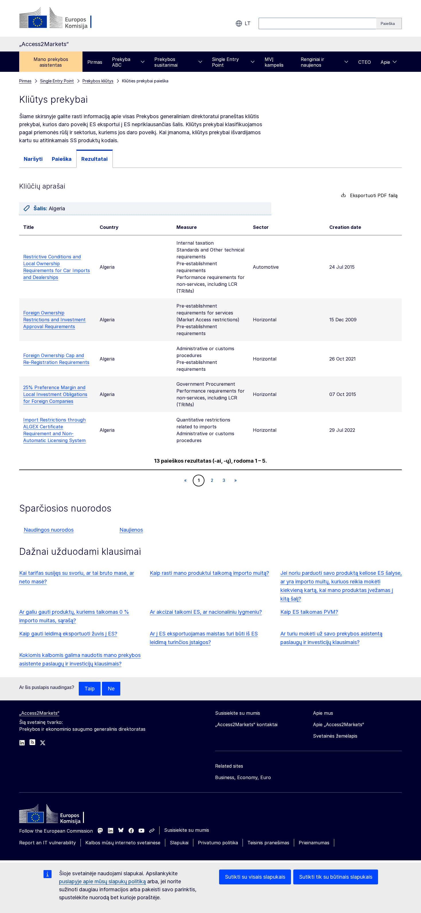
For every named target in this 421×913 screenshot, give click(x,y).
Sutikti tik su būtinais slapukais (335, 877)
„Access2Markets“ (39, 713)
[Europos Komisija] (65, 18)
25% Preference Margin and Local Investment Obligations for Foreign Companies (55, 394)
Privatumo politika (218, 842)
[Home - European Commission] (60, 815)
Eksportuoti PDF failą (372, 195)
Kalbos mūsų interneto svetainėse (122, 842)
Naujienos (131, 530)
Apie (385, 62)
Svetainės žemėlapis (335, 736)
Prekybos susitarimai (166, 62)
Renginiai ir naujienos (312, 62)
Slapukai (179, 842)
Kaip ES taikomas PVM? (309, 612)
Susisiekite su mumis (186, 830)
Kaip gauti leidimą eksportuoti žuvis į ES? (68, 634)
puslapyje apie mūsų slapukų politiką (102, 881)
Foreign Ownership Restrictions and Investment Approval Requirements (54, 319)
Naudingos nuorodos (49, 530)
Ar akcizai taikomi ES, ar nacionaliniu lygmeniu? (206, 612)
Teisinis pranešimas (268, 842)
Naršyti (33, 159)
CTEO (364, 62)
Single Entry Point (225, 62)
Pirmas (94, 62)
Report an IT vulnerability (47, 842)
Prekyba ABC (121, 62)
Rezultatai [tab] (94, 159)
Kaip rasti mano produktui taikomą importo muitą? (209, 573)
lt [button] (248, 23)
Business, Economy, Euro (243, 777)
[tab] (33, 159)
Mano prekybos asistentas (51, 62)
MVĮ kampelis (274, 62)
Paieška (62, 159)
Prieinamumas (314, 842)
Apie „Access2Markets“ (338, 724)
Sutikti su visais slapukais (255, 877)
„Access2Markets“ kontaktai (246, 724)
